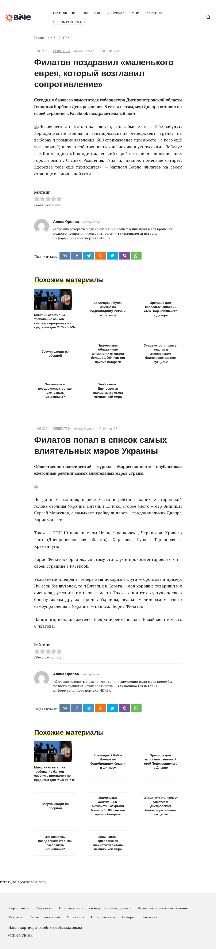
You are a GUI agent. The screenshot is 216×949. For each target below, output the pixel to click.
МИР (135, 12)
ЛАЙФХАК (116, 12)
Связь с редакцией (45, 917)
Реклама (16, 917)
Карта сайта (19, 908)
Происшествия (103, 917)
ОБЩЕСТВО (91, 12)
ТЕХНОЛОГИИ (64, 12)
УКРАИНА (154, 12)
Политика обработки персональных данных (95, 908)
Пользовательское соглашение (163, 908)
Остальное (75, 917)
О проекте (44, 908)
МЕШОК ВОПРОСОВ (68, 21)
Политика (149, 917)
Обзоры (128, 917)
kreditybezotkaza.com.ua (60, 927)
